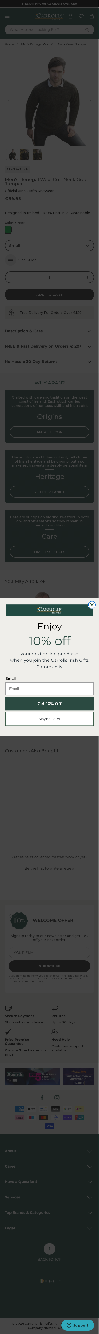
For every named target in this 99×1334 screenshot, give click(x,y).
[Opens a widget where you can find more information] (77, 1326)
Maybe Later (50, 719)
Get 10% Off (49, 703)
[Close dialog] (91, 604)
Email (10, 678)
